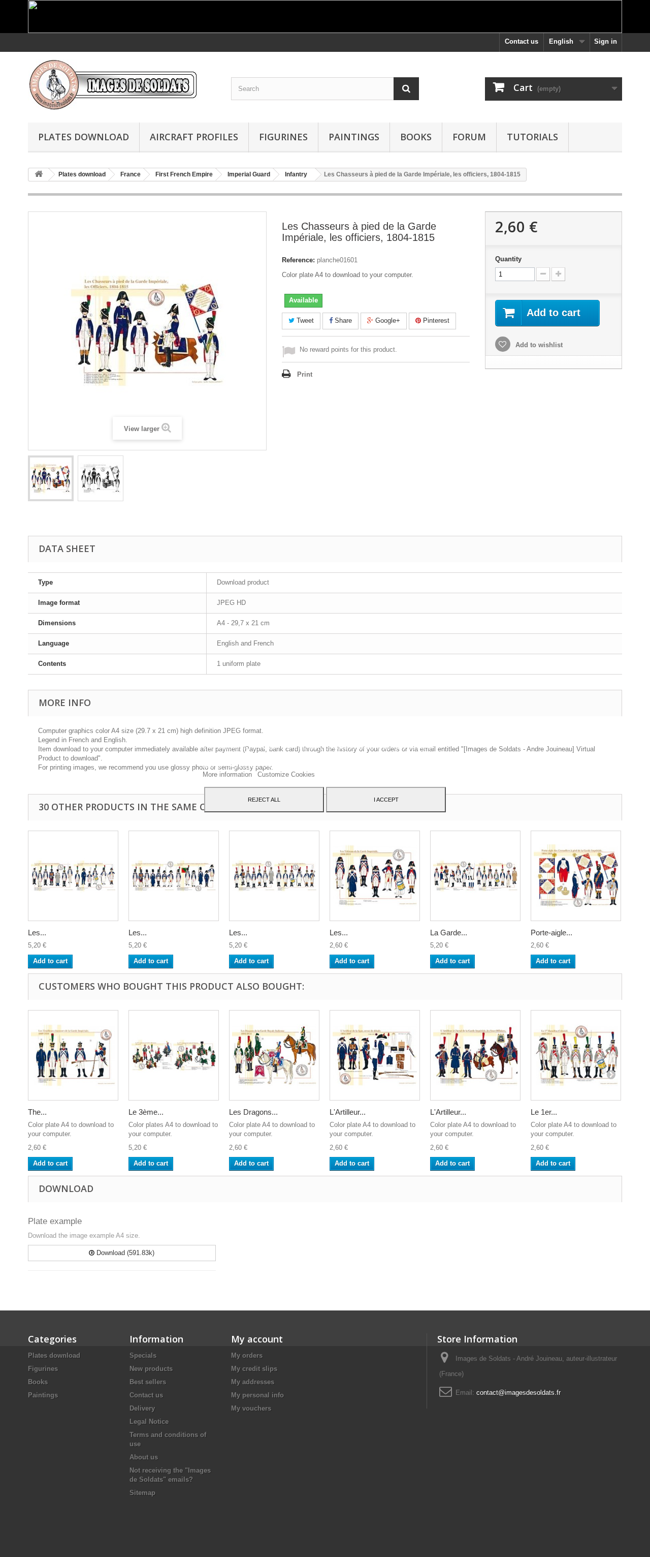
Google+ (386, 320)
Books (416, 137)
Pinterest (435, 320)
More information (228, 774)
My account (257, 1339)
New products (151, 1368)
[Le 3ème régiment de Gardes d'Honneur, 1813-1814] (173, 1055)
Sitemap (142, 1493)
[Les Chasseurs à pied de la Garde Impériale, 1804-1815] (173, 876)
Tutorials (532, 137)
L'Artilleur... (348, 1112)
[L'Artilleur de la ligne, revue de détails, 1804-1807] (375, 1055)
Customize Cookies (286, 774)
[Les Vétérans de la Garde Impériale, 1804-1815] (375, 876)
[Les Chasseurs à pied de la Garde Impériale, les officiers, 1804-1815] (50, 478)
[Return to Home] (38, 174)
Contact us (521, 41)
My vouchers (251, 1408)
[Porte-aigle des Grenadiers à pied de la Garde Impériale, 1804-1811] (576, 876)
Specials (142, 1355)
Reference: (298, 260)
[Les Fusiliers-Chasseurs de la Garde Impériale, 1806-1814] (73, 876)
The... (37, 1112)
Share (342, 320)
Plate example (55, 1221)
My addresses (252, 1382)
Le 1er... (544, 1112)
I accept (386, 800)
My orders (247, 1355)
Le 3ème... (146, 1112)
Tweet (304, 320)
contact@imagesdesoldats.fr (518, 1392)
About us (143, 1457)
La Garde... (448, 932)
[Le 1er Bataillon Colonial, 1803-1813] (576, 1055)
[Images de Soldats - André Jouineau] (122, 84)
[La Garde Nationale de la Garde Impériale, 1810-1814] (475, 876)
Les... (37, 932)
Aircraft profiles (194, 137)
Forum (469, 137)
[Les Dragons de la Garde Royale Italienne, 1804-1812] (274, 1055)
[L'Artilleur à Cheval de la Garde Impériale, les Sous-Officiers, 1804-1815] (475, 1055)
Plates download (83, 137)
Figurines (283, 137)
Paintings (354, 137)
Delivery (142, 1408)
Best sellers (147, 1382)
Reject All (264, 800)
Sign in (605, 41)
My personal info (257, 1395)
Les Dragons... (253, 1112)
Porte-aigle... (551, 932)
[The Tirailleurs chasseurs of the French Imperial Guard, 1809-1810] (73, 1055)
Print (304, 374)
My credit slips (254, 1368)
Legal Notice (149, 1421)
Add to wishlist (538, 345)
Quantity (508, 259)
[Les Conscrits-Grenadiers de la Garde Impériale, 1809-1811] (274, 876)
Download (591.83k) (124, 1253)
